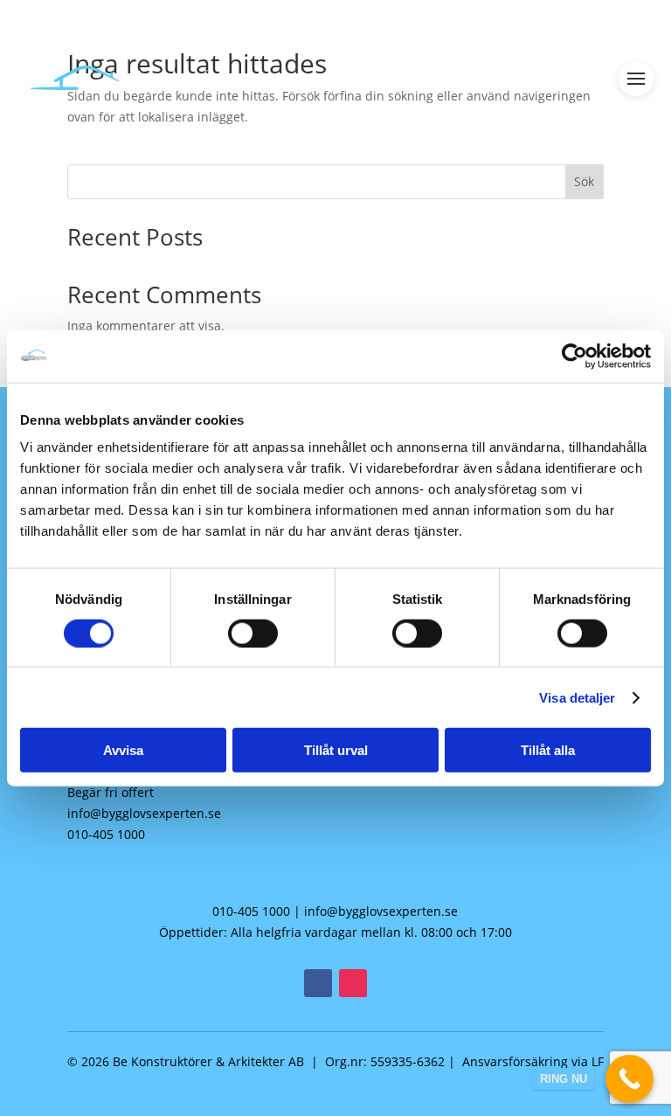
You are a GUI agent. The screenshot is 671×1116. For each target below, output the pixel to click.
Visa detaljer (577, 697)
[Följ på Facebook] (318, 983)
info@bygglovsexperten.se (144, 813)
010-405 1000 (106, 834)
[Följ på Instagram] (353, 983)
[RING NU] (629, 1079)
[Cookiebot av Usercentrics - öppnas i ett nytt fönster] (574, 356)
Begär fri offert (110, 792)
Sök (584, 181)
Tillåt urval (336, 750)
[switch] (253, 633)
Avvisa (123, 750)
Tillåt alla (548, 750)
